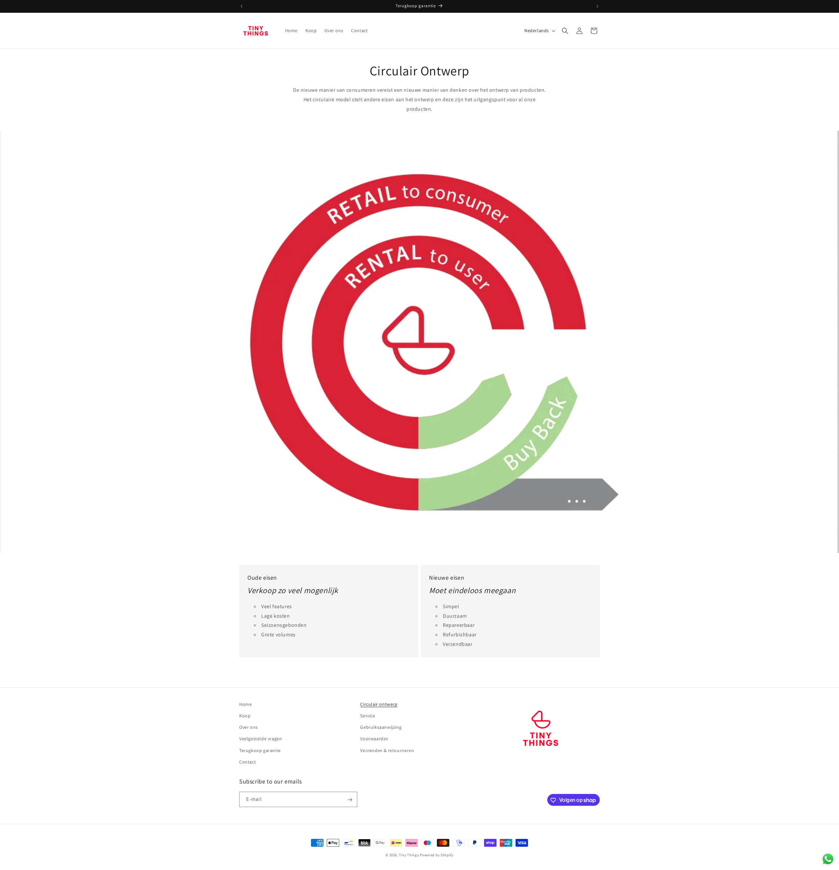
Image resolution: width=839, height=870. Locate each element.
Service (367, 716)
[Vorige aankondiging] (241, 6)
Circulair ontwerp (378, 704)
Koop (244, 716)
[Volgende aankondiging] (597, 6)
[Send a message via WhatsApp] (828, 859)
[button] (565, 31)
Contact (247, 762)
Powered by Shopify (437, 855)
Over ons (248, 727)
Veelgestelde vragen (260, 739)
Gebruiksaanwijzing (380, 727)
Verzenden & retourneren (387, 750)
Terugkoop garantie (260, 750)
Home (245, 704)
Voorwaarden (374, 739)
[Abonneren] (349, 799)
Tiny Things (409, 855)
